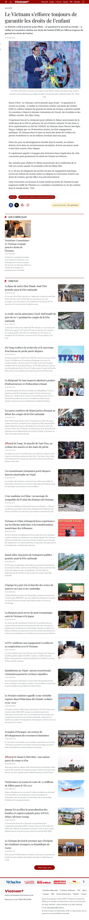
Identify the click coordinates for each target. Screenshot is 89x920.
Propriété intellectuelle (50, 890)
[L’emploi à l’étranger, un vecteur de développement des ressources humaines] (71, 738)
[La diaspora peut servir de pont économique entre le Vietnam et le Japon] (71, 619)
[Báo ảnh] (60, 882)
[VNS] (13, 882)
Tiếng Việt (44, 2)
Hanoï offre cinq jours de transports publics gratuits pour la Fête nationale (28, 556)
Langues (46, 894)
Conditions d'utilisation (67, 890)
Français (58, 2)
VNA (52, 894)
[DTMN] (44, 882)
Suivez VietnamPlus (59, 205)
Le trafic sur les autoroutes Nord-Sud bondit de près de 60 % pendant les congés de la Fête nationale (30, 317)
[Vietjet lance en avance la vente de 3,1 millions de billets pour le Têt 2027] (71, 788)
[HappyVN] (74, 882)
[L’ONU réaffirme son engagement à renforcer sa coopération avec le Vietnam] (71, 649)
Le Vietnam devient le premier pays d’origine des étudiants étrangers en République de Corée (29, 844)
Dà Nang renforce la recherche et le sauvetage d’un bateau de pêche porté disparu (29, 349)
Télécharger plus (44, 867)
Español (65, 2)
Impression (22, 205)
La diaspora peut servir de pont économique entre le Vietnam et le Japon (28, 614)
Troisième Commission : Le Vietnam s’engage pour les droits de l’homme (17, 245)
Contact (84, 894)
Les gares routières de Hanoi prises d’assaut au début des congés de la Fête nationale (30, 412)
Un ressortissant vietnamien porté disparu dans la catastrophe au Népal (27, 472)
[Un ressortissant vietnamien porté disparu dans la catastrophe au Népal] (71, 477)
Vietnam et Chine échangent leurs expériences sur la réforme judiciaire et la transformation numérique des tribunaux (30, 524)
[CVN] (29, 882)
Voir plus (13, 281)
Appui (84, 890)
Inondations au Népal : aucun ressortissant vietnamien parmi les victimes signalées (28, 672)
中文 (71, 2)
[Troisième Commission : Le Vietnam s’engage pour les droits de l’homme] (18, 229)
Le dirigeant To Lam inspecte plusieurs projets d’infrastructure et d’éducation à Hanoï (30, 382)
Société (8, 8)
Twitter (16, 205)
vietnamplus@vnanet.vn (55, 908)
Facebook (11, 205)
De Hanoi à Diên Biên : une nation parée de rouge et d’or (27, 758)
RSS (78, 890)
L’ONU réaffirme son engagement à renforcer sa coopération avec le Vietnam (29, 644)
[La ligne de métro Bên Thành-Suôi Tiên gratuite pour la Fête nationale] (71, 293)
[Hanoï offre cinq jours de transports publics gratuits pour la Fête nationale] (71, 561)
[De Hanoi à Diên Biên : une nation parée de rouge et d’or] (71, 763)
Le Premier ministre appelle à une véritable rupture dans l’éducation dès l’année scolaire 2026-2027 (28, 699)
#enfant (13, 197)
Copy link (28, 205)
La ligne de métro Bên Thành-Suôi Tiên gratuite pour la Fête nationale (26, 287)
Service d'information (63, 894)
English (51, 2)
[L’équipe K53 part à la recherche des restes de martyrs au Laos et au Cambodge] (71, 591)
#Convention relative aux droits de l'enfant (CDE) (37, 197)
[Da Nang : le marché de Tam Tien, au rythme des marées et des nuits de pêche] (71, 450)
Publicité (76, 894)
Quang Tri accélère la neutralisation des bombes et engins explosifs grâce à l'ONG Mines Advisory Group (27, 813)
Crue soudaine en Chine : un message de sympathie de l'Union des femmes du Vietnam (29, 497)
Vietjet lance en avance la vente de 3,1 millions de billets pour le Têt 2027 (29, 783)
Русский (77, 2)
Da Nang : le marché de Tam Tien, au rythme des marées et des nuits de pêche (28, 445)
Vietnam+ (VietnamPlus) (22, 1)
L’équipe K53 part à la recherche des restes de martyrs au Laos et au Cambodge (29, 586)
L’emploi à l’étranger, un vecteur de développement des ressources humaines (27, 733)
